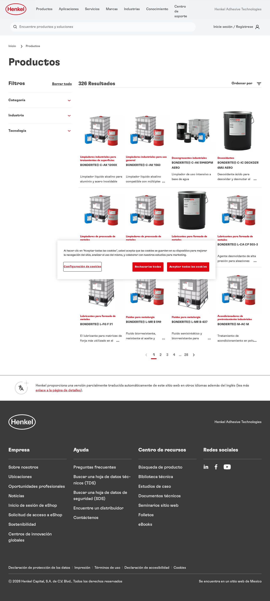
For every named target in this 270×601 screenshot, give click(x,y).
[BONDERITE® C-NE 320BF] (101, 227)
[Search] (16, 27)
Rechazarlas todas (148, 266)
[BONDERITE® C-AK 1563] (147, 147)
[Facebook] (216, 466)
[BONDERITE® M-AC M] (239, 306)
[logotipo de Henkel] (16, 9)
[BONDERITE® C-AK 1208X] (101, 147)
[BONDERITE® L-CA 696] (193, 227)
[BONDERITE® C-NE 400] (147, 227)
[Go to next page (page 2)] (193, 355)
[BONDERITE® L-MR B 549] (147, 306)
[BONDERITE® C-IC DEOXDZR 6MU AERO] (239, 147)
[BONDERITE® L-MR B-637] (193, 306)
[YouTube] (227, 466)
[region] (136, 259)
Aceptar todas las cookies (188, 266)
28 (186, 355)
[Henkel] (22, 422)
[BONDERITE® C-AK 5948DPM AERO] (193, 147)
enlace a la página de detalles (58, 390)
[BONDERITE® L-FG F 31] (101, 306)
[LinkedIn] (205, 466)
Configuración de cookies (82, 266)
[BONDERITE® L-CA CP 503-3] (239, 227)
